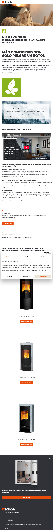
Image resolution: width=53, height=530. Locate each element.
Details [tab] (26, 256)
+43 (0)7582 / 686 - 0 (11, 519)
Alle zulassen (43, 276)
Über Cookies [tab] (44, 256)
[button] (50, 2)
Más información (26, 321)
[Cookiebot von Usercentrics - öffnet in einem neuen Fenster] (45, 253)
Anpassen (25, 276)
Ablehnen (9, 276)
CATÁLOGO (26, 497)
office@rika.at (10, 520)
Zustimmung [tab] (9, 256)
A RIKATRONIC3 (7, 223)
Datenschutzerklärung (38, 269)
